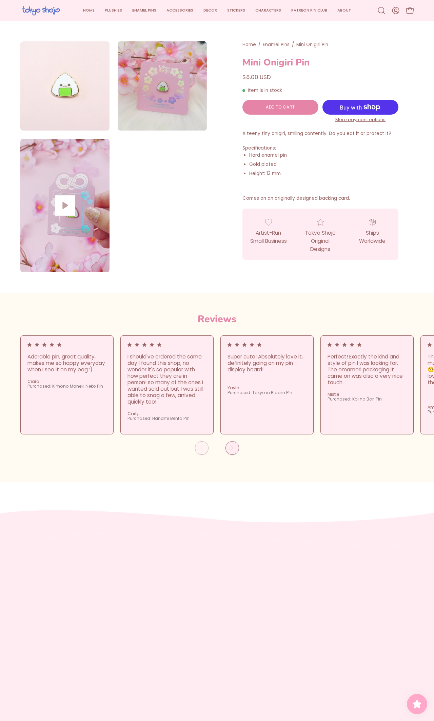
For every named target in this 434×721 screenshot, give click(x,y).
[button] (179, 10)
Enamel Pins (276, 44)
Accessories (35, 598)
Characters (34, 630)
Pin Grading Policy (124, 598)
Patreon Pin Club (41, 641)
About (28, 651)
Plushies (30, 577)
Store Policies (119, 587)
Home (249, 44)
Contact (112, 609)
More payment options (360, 119)
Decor (28, 609)
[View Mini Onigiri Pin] (65, 205)
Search (110, 577)
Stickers (30, 619)
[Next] (232, 448)
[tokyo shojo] (40, 10)
